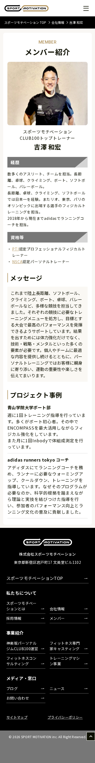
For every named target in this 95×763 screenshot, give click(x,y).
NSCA (17, 261)
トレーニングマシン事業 (65, 660)
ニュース (57, 688)
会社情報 (57, 22)
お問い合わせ (17, 698)
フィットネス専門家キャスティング (65, 645)
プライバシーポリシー (65, 717)
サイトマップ (16, 717)
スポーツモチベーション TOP (25, 22)
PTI (15, 249)
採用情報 (13, 618)
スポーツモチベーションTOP (34, 578)
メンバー (57, 618)
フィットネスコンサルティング (21, 660)
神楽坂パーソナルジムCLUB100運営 (22, 645)
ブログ (12, 688)
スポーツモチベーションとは (21, 606)
